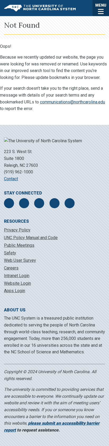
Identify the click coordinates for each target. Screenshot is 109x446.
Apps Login (14, 290)
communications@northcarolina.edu (72, 102)
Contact (11, 178)
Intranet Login (16, 275)
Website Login (17, 283)
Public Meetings (19, 245)
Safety (10, 252)
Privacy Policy (17, 230)
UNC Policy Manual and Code (31, 237)
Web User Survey (20, 260)
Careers (11, 268)
